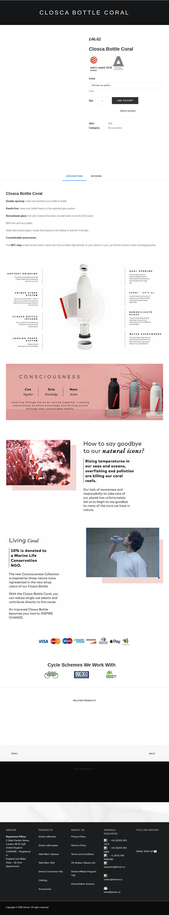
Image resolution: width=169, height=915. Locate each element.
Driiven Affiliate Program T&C (83, 873)
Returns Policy (78, 845)
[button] (43, 74)
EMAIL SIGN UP (145, 851)
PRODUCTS (46, 830)
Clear (91, 91)
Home (40, 10)
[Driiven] (16, 10)
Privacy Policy (78, 836)
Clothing (125, 10)
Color (92, 78)
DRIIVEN (11, 830)
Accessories (144, 10)
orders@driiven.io (113, 879)
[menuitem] (41, 10)
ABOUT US (77, 830)
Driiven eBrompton (48, 845)
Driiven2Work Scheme (82, 884)
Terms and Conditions (82, 854)
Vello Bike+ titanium (49, 854)
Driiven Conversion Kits (99, 10)
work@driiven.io (112, 892)
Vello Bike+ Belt (47, 862)
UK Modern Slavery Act (83, 862)
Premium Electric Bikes (64, 10)
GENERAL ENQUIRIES (111, 832)
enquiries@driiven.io (114, 867)
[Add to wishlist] (159, 711)
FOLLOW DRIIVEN (147, 830)
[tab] (96, 177)
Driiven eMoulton (47, 836)
